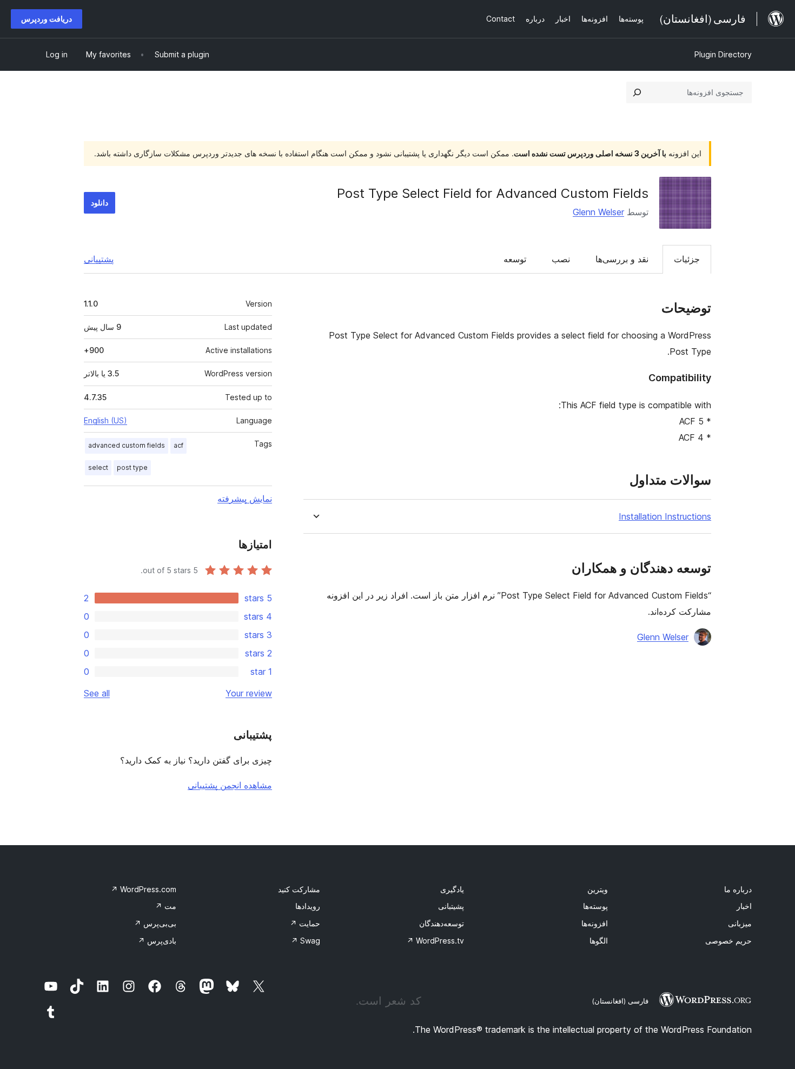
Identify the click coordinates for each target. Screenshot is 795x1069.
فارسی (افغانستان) (620, 1001)
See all (97, 693)
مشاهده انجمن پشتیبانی (230, 785)
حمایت (305, 923)
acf (178, 445)
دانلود (99, 202)
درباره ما (738, 889)
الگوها (598, 940)
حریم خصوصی (728, 940)
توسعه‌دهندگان (441, 923)
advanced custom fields (126, 445)
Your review (249, 693)
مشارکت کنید (299, 889)
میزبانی (740, 923)
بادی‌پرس (157, 940)
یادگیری (452, 889)
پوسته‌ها (595, 906)
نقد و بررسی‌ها (621, 259)
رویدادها (307, 906)
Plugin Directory (723, 54)
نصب (561, 259)
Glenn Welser (598, 212)
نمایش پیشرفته (244, 498)
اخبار (744, 906)
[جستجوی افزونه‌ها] (637, 92)
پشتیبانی (99, 259)
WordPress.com (143, 889)
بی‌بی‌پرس (155, 923)
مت (165, 906)
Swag (305, 940)
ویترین (597, 889)
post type (132, 467)
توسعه (515, 259)
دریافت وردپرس (46, 18)
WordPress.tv (435, 940)
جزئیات (687, 259)
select (98, 467)
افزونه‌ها (594, 923)
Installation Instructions (665, 517)
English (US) (105, 420)
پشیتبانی (451, 906)
